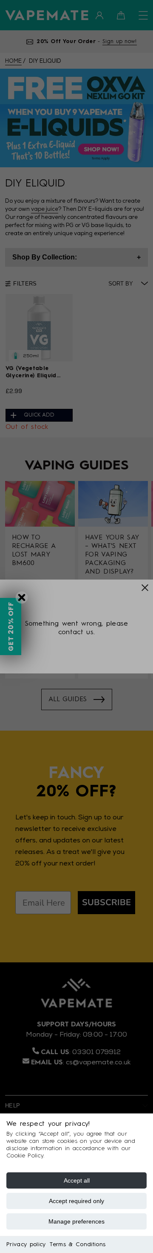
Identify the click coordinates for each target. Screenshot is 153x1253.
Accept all (77, 1180)
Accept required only (76, 1201)
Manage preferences (76, 1221)
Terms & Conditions (77, 1244)
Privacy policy (25, 1244)
